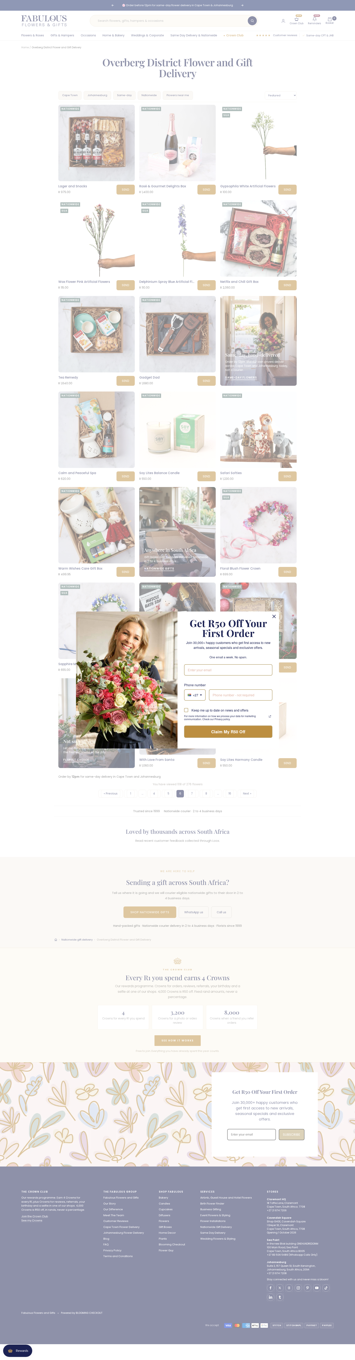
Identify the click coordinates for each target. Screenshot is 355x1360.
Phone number (195, 685)
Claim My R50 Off (228, 732)
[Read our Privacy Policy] (269, 716)
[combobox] (195, 695)
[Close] (274, 616)
